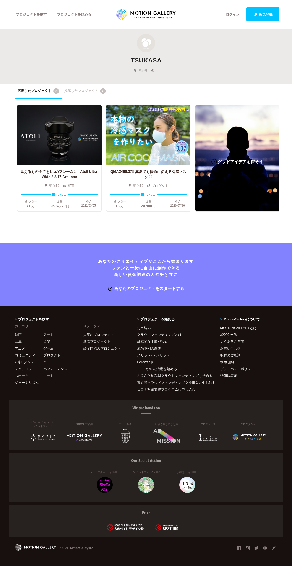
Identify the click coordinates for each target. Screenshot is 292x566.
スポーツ (22, 375)
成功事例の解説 (149, 348)
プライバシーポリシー (237, 368)
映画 (18, 334)
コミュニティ (25, 355)
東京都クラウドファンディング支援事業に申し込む (173, 382)
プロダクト (51, 355)
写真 (18, 341)
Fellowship (145, 361)
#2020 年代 (228, 334)
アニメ (20, 348)
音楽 (46, 341)
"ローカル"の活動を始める (157, 368)
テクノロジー (25, 368)
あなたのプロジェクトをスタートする (149, 288)
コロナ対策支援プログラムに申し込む (166, 389)
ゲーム (48, 348)
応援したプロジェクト (37, 90)
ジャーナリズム (27, 382)
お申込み (144, 327)
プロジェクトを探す (31, 14)
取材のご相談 (230, 355)
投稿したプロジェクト (84, 90)
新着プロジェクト (97, 341)
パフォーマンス (55, 368)
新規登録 (266, 14)
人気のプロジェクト (98, 334)
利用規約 (227, 361)
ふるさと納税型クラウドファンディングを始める (173, 375)
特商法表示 (228, 375)
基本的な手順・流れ (152, 341)
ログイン (233, 14)
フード (48, 375)
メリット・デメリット (153, 355)
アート (48, 334)
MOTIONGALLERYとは (238, 327)
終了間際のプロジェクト (100, 348)
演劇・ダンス (24, 361)
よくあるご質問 (232, 341)
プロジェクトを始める (74, 14)
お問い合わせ (230, 348)
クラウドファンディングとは (159, 334)
